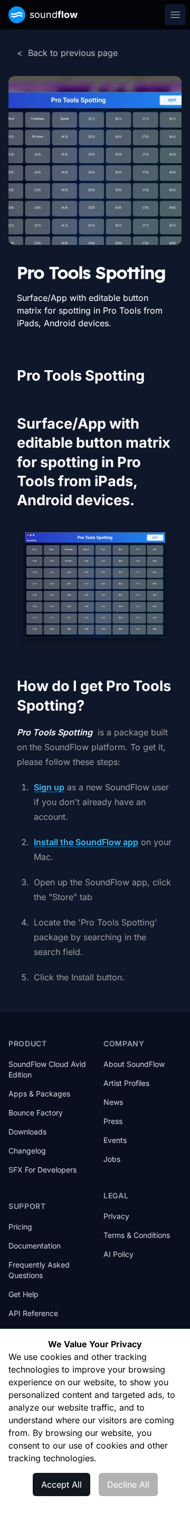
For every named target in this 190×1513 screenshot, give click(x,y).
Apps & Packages (39, 1093)
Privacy (116, 1216)
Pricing (20, 1226)
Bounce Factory (35, 1112)
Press (112, 1121)
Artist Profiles (126, 1083)
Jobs (111, 1159)
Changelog (27, 1150)
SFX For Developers (42, 1169)
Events (115, 1140)
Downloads (27, 1131)
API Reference (33, 1313)
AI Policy (118, 1254)
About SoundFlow (134, 1064)
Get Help (23, 1294)
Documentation (34, 1245)
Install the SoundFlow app (86, 842)
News (113, 1102)
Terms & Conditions (136, 1235)
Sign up (49, 787)
